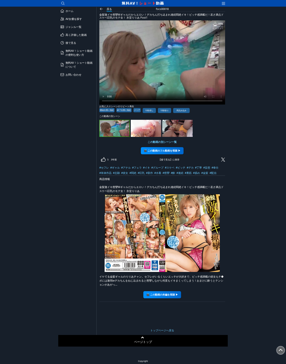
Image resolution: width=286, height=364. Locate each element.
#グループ (157, 167)
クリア (137, 110)
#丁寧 (198, 167)
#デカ (190, 167)
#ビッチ (180, 167)
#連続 (179, 173)
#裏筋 (188, 173)
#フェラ (137, 167)
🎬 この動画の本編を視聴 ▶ (162, 294)
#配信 (213, 173)
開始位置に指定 (107, 110)
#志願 (116, 173)
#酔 (173, 173)
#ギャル (115, 167)
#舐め (196, 173)
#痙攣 (166, 173)
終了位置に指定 (124, 110)
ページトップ (143, 342)
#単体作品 (105, 173)
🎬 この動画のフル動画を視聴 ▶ (162, 150)
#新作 (149, 173)
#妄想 (206, 167)
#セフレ (104, 167)
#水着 (157, 173)
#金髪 (204, 173)
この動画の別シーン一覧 (162, 142)
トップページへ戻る (162, 330)
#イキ (146, 167)
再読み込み (181, 110)
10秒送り (164, 110)
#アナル (126, 167)
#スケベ (169, 167)
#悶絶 (132, 173)
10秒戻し (149, 110)
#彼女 (124, 173)
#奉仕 (215, 167)
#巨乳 (141, 173)
